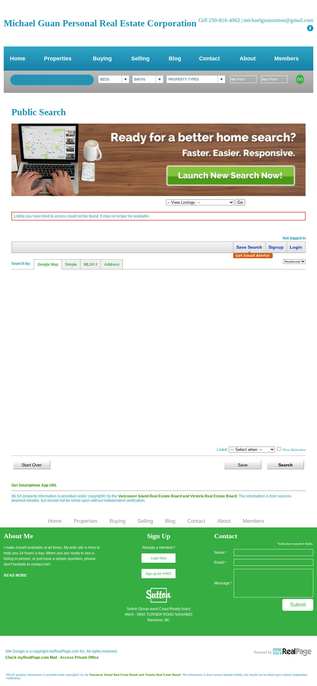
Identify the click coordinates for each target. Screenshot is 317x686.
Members (286, 58)
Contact (209, 58)
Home (17, 58)
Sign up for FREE (158, 573)
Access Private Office (79, 657)
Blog (175, 58)
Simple (71, 264)
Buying (102, 58)
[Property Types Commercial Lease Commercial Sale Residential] (196, 79)
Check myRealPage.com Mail (31, 657)
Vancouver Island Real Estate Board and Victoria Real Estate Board (177, 496)
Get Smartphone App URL (34, 485)
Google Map (47, 264)
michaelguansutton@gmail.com (278, 20)
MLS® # (91, 264)
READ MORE (15, 575)
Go (300, 79)
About (248, 58)
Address (111, 264)
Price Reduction (294, 450)
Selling (140, 58)
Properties (58, 58)
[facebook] (310, 28)
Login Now (159, 558)
